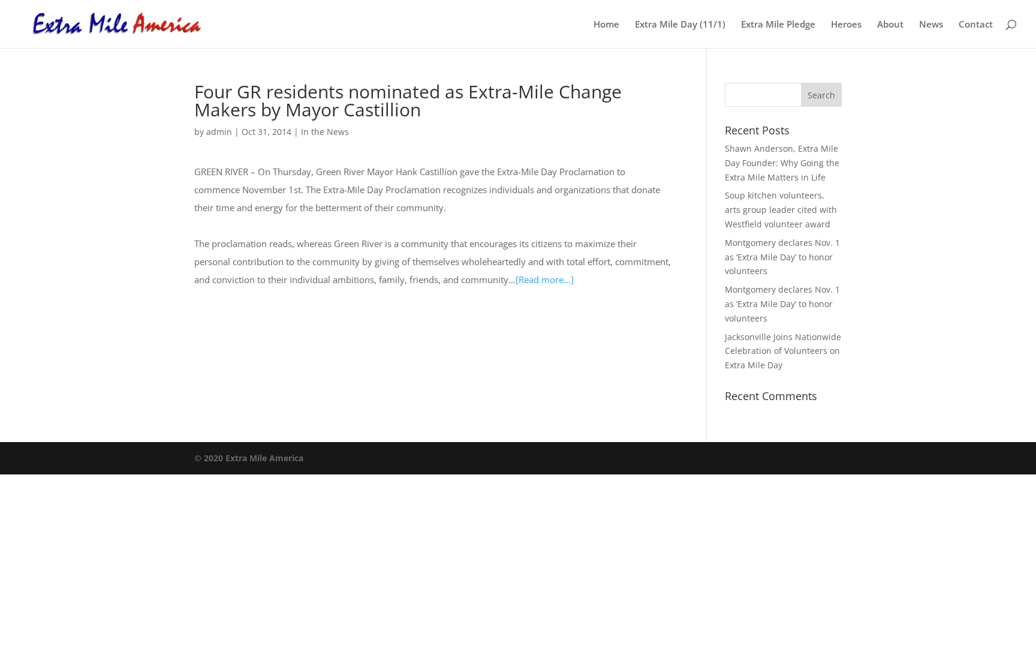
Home (606, 25)
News (931, 25)
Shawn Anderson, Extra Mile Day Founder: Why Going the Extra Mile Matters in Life (782, 163)
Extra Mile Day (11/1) (680, 25)
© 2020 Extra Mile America (248, 458)
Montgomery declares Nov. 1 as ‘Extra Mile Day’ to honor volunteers (782, 257)
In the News (325, 131)
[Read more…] (545, 280)
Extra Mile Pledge (778, 25)
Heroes (846, 25)
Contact (976, 25)
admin (219, 131)
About (890, 25)
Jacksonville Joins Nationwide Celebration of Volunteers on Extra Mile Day (783, 351)
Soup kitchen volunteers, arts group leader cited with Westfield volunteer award (781, 210)
